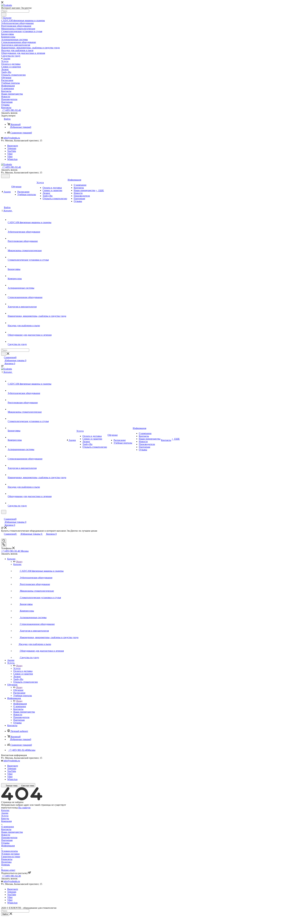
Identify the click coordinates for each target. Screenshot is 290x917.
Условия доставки (10, 854)
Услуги (17, 668)
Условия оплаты (9, 851)
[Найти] (3, 14)
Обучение (18, 690)
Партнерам (7, 840)
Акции (4, 813)
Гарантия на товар (10, 856)
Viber (10, 154)
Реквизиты (6, 859)
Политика (6, 862)
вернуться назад (9, 807)
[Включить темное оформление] (5, 176)
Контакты (6, 829)
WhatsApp (12, 159)
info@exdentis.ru (11, 138)
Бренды (5, 818)
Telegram (11, 148)
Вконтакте (12, 145)
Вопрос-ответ (8, 870)
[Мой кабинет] (2, 516)
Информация (20, 703)
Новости (5, 834)
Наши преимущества (12, 832)
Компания (6, 821)
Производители (9, 837)
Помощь (5, 864)
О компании (7, 826)
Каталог (17, 564)
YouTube (11, 151)
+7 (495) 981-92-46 (11, 110)
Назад (19, 561)
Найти (5, 914)
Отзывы (5, 843)
